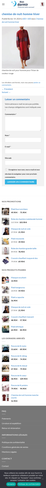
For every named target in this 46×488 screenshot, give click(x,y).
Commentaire (10, 114)
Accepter (11, 484)
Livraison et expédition (11, 423)
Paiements (6, 418)
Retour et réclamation (11, 428)
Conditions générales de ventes (15, 447)
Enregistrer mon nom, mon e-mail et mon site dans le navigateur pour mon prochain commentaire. (22, 173)
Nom (7, 135)
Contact (5, 466)
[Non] (42, 480)
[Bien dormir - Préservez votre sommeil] (23, 4)
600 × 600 (27, 19)
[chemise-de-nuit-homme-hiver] (23, 47)
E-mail (8, 147)
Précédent (7, 89)
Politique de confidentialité (13, 442)
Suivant (6, 92)
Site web (8, 158)
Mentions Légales (9, 452)
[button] (3, 4)
